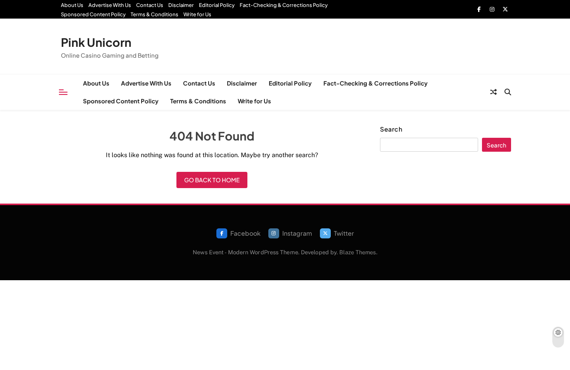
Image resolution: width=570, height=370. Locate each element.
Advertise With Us (109, 5)
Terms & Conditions (154, 14)
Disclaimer (181, 5)
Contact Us (149, 5)
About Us (72, 5)
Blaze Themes (357, 252)
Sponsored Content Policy (93, 14)
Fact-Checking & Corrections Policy (284, 5)
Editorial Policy (217, 5)
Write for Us (197, 14)
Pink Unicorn (96, 42)
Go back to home (212, 179)
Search (391, 129)
